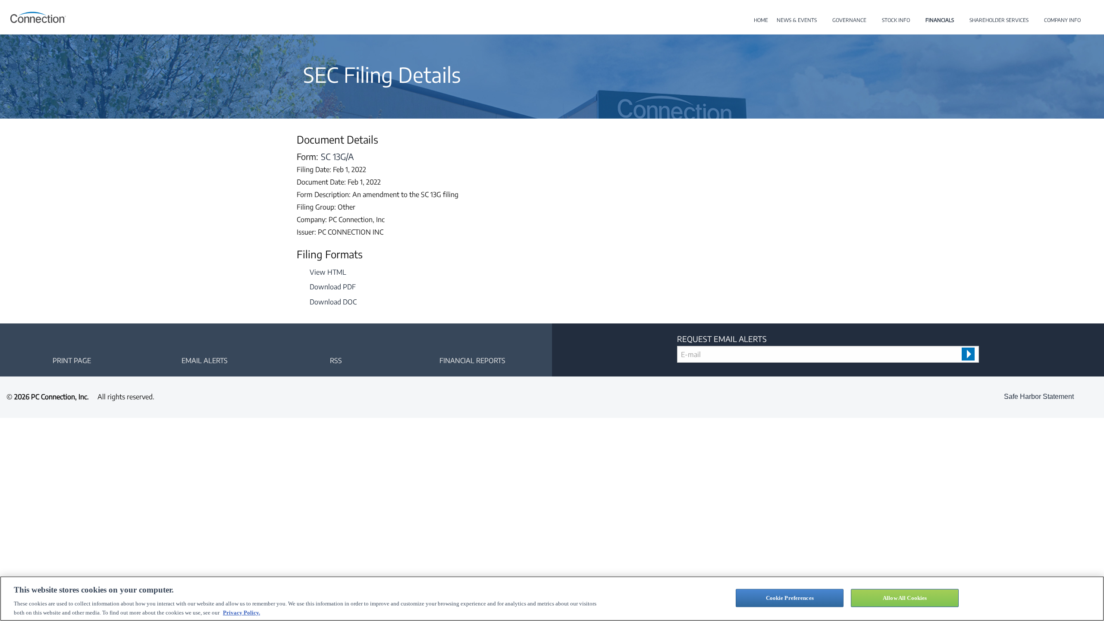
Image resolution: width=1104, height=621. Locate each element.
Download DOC (333, 302)
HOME (761, 20)
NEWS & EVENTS (797, 20)
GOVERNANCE (849, 20)
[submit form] (968, 354)
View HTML (328, 272)
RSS (336, 360)
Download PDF (333, 286)
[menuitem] (761, 20)
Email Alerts (205, 360)
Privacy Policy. (241, 612)
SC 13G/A (337, 156)
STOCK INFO (896, 20)
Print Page (72, 360)
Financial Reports (472, 360)
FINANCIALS (939, 20)
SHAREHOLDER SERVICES (999, 20)
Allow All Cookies (905, 598)
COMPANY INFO (1062, 20)
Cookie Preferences (790, 598)
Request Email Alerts (722, 339)
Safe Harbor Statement (1039, 396)
